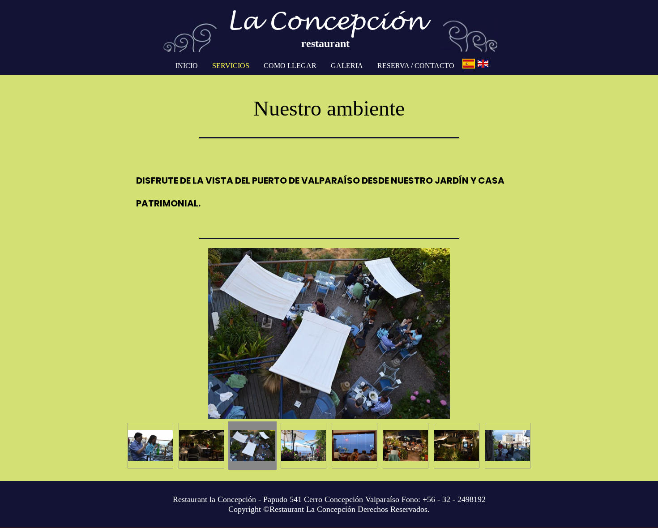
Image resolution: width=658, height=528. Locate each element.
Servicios (230, 65)
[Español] (468, 63)
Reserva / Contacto (415, 65)
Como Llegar (290, 65)
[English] (483, 63)
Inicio (186, 65)
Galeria (347, 65)
